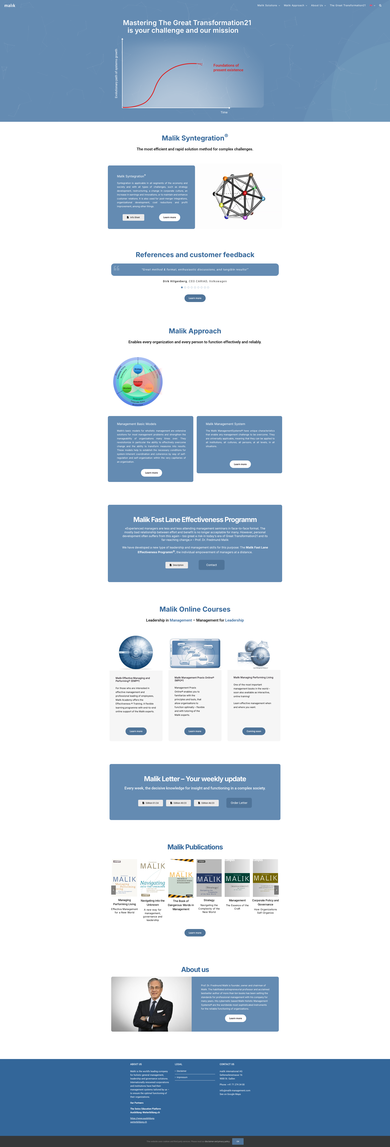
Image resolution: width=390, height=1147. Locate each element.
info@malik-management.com (235, 1090)
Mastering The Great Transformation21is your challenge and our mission (187, 26)
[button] (380, 5)
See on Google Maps (230, 1094)
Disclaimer (181, 1071)
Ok (238, 1141)
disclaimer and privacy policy (217, 1141)
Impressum (182, 1077)
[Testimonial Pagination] (182, 296)
